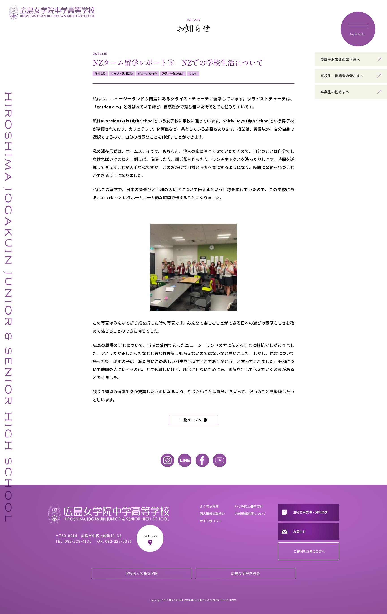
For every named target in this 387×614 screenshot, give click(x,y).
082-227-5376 (118, 541)
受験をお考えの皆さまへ (340, 59)
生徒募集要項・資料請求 (310, 512)
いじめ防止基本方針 (249, 506)
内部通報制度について (250, 513)
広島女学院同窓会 (245, 573)
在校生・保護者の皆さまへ (341, 75)
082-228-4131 (78, 541)
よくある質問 (209, 506)
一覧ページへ (190, 419)
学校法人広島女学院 (141, 573)
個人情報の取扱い (212, 513)
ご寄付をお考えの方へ (309, 551)
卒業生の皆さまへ (334, 91)
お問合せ (299, 531)
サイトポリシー (211, 521)
